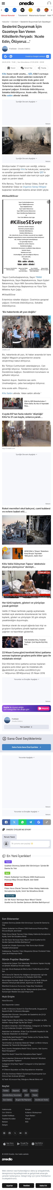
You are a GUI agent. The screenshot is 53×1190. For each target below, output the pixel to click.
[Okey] (15, 10)
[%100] (22, 10)
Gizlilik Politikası (8, 1116)
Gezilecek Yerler (41, 1100)
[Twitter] (15, 1133)
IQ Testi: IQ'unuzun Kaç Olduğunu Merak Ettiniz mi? (22, 1079)
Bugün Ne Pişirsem (23, 1100)
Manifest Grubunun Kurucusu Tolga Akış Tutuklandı (22, 986)
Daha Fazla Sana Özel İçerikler (25, 747)
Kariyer (28, 1109)
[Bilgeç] (46, 10)
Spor (7, 873)
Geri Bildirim (7, 1112)
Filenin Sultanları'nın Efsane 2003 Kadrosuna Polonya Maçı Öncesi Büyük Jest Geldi (25, 878)
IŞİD (30, 74)
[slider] (26, 592)
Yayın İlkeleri (30, 1116)
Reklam (5, 1122)
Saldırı (10, 393)
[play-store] (23, 1144)
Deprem (16, 1091)
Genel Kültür (10, 896)
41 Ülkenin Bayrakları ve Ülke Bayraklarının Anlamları (22, 1070)
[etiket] (5, 549)
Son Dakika (7, 1100)
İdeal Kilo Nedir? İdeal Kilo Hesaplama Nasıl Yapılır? (22, 1054)
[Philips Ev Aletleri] (7, 10)
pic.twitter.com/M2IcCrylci (27, 670)
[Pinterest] (26, 1133)
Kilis (4, 74)
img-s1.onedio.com (8, 448)
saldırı (10, 95)
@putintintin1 (8, 670)
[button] (43, 595)
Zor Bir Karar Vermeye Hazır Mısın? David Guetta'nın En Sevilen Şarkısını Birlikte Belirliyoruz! (27, 901)
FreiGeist (19, 49)
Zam (25, 1091)
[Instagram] (4, 1133)
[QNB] (30, 10)
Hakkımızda (6, 1109)
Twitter (5, 1091)
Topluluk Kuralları (9, 1119)
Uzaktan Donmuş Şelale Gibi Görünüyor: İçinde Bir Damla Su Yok (27, 867)
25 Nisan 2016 (38, 673)
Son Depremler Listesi (10, 1005)
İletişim (5, 1125)
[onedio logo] (25, 1159)
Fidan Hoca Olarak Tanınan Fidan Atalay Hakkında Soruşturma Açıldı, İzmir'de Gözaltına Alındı (26, 889)
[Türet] (38, 10)
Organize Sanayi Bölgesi (34, 186)
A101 (26, 1095)
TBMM (39, 277)
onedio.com (6, 349)
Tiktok (35, 1095)
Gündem (14, 22)
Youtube (34, 1091)
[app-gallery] (38, 1144)
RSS (26, 1122)
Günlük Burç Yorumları (12, 1095)
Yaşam (8, 862)
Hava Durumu (7, 1001)
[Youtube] (20, 1133)
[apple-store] (9, 1144)
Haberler (5, 22)
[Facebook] (9, 1133)
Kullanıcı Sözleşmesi (33, 1112)
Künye (27, 1119)
